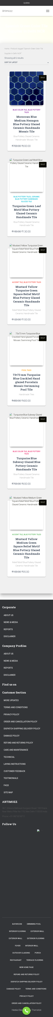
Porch (38, 953)
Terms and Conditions (16, 707)
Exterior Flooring (35, 938)
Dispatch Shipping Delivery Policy (22, 728)
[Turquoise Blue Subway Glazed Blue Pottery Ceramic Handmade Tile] (26, 430)
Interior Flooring (17, 931)
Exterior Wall (37, 931)
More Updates (11, 700)
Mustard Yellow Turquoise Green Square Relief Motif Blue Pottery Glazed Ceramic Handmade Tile (26, 296)
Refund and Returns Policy (18, 743)
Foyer (17, 946)
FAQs (6, 785)
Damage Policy (11, 736)
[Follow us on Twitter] (14, 832)
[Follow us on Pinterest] (22, 832)
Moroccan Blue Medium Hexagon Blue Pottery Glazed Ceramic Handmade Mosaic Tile (26, 124)
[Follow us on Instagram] (31, 832)
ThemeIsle (36, 1010)
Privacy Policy (11, 714)
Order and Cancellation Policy (20, 721)
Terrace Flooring (34, 960)
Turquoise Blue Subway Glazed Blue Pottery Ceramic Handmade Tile (26, 464)
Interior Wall (31, 946)
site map (8, 792)
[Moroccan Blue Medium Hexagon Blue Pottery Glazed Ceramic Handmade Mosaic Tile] (26, 88)
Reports (8, 629)
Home (6, 49)
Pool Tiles (26, 370)
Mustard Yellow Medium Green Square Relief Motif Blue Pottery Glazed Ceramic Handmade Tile (26, 548)
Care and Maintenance (16, 750)
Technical (9, 757)
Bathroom (17, 924)
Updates (26, 3)
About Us (8, 615)
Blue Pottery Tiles (22, 197)
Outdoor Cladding (21, 953)
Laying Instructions (15, 764)
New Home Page (26, 967)
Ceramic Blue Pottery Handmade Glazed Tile (27, 199)
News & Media (11, 622)
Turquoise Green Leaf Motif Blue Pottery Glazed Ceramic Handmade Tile (26, 211)
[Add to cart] (39, 145)
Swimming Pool (34, 924)
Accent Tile (17, 282)
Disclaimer (9, 636)
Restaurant (15, 960)
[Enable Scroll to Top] (47, 1011)
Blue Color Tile (20, 110)
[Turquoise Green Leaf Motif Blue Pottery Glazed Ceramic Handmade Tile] (26, 175)
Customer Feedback (14, 771)
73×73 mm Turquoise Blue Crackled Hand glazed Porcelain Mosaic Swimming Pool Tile (26, 382)
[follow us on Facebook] (5, 832)
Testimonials (11, 778)
